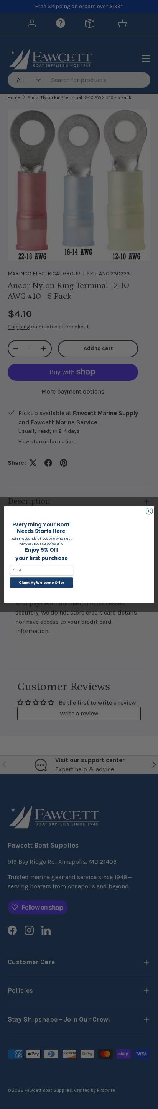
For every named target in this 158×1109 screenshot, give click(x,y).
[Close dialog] (149, 511)
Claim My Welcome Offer (41, 582)
